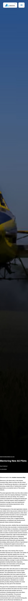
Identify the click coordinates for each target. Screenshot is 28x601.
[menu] (21, 5)
